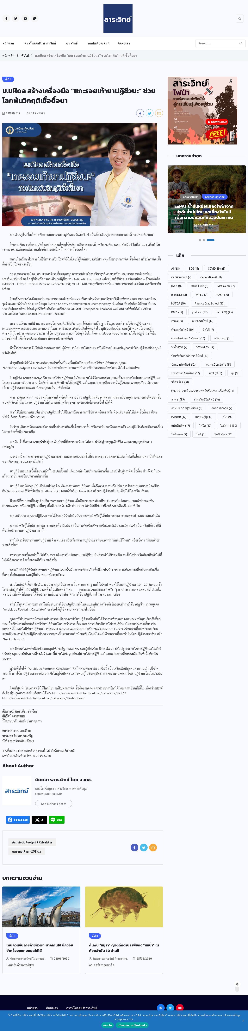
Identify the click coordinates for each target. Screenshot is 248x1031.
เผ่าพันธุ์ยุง (203, 417)
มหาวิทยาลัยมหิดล (185, 373)
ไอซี (200, 434)
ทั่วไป (25, 55)
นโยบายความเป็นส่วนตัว (132, 1025)
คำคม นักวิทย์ (182, 329)
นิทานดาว (205, 347)
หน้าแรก (8, 43)
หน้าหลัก (8, 55)
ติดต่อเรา (124, 43)
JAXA (176, 286)
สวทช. (178, 399)
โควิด (205, 425)
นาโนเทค (179, 347)
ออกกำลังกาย (221, 408)
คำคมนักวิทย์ (202, 321)
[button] (200, 240)
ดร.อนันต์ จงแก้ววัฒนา (188, 338)
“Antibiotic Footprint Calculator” (24, 368)
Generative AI (211, 277)
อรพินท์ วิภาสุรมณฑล (186, 408)
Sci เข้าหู (225, 312)
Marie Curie (199, 286)
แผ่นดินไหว (180, 425)
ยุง (234, 373)
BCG (194, 268)
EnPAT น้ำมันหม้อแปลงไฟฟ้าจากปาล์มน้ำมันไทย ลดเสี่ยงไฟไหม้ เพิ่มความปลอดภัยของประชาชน (203, 211)
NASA (222, 294)
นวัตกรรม (222, 338)
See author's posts (53, 804)
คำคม (177, 321)
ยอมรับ (107, 1025)
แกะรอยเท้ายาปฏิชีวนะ (26, 851)
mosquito (179, 294)
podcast (200, 312)
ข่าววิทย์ (72, 43)
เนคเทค (178, 417)
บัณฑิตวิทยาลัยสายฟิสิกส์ (189, 355)
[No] (243, 1021)
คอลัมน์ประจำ (97, 43)
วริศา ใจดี (180, 382)
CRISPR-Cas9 (181, 277)
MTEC (201, 294)
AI (175, 268)
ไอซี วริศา (223, 434)
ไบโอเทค (179, 434)
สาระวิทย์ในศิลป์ (207, 399)
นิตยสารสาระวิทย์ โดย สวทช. (63, 779)
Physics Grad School (209, 303)
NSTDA (178, 303)
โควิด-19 (228, 425)
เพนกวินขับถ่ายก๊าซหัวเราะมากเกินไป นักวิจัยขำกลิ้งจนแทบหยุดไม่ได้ (39, 948)
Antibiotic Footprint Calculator (32, 842)
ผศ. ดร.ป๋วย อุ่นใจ (218, 364)
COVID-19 (216, 268)
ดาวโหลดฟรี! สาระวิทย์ (40, 43)
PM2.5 (177, 312)
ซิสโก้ (208, 329)
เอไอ (226, 417)
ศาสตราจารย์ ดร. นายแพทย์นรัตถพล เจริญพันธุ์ (202, 390)
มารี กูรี (215, 373)
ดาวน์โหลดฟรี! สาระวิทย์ (81, 1008)
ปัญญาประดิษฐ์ (183, 364)
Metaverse (226, 286)
